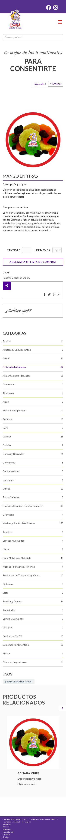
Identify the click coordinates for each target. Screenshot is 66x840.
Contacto (6, 834)
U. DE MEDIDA (41, 250)
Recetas (6, 827)
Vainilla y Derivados (13, 618)
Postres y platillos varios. (18, 681)
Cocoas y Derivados (13, 453)
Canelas (7, 436)
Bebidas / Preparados (14, 410)
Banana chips (29, 773)
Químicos (8, 584)
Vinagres (7, 627)
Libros (6, 549)
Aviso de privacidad (12, 822)
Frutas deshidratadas (14, 367)
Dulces (6, 488)
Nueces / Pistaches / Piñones (19, 566)
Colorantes (9, 462)
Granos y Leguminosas (15, 662)
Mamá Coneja (8, 832)
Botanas (7, 419)
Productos (7, 824)
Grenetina (8, 514)
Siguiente (39, 83)
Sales (5, 592)
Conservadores (11, 471)
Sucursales (7, 829)
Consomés (8, 479)
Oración (6, 837)
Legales (28, 822)
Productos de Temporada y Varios (21, 575)
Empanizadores (11, 497)
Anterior (56, 83)
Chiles (6, 358)
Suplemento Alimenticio (16, 644)
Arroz (6, 401)
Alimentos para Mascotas (16, 375)
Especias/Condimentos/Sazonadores (23, 505)
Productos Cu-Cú (12, 636)
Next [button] (62, 708)
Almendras (8, 384)
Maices (6, 653)
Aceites (7, 341)
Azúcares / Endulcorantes (17, 349)
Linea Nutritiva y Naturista (17, 557)
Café (5, 427)
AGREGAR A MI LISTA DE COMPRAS (33, 261)
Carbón (7, 445)
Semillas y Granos (12, 601)
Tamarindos (9, 610)
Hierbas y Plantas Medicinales (19, 523)
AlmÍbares (8, 393)
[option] (33, 752)
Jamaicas (7, 531)
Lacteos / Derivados (13, 540)
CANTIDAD (13, 250)
